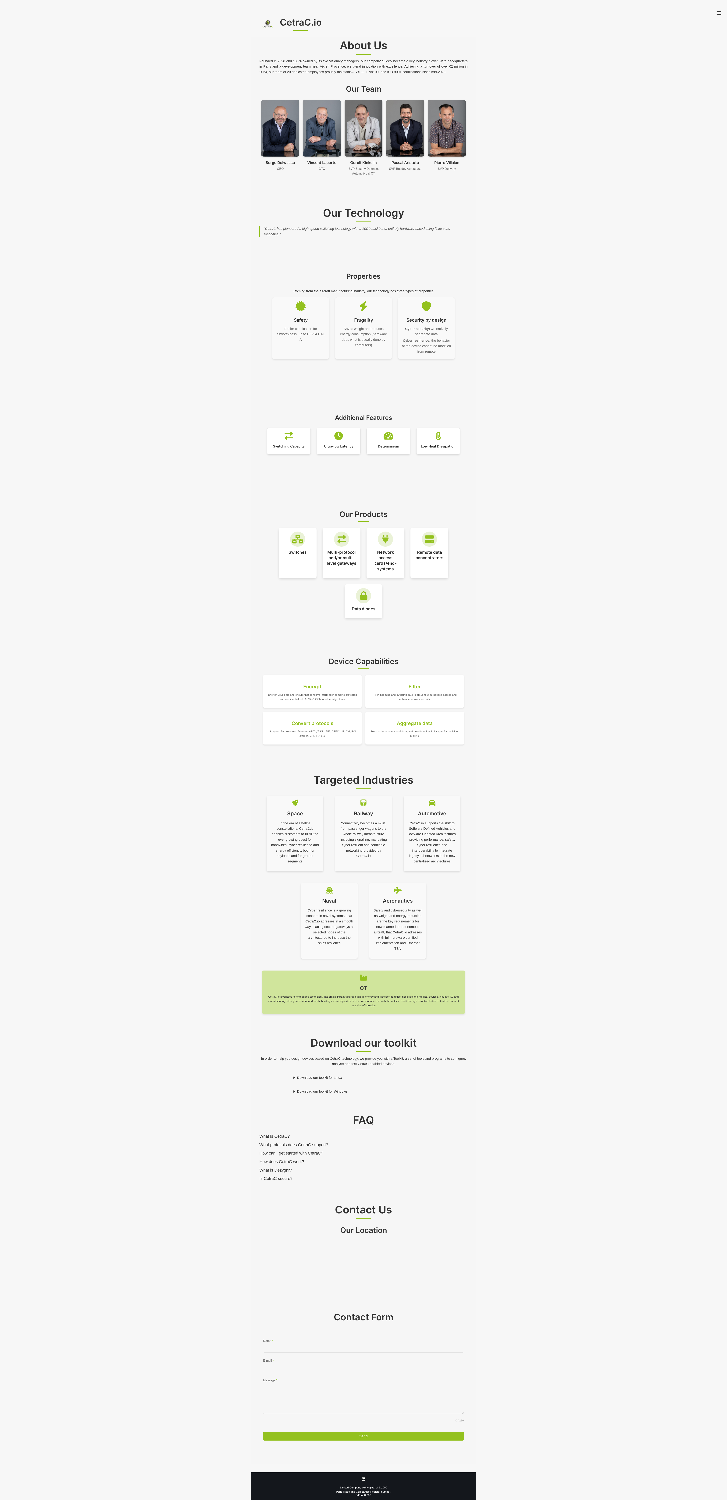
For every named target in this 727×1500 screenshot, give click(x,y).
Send (363, 1436)
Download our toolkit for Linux (319, 1078)
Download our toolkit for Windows (322, 1091)
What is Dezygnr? (275, 1170)
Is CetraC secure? (276, 1178)
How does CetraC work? (281, 1161)
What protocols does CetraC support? (293, 1144)
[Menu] (719, 13)
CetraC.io (301, 22)
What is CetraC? (274, 1136)
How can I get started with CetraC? (291, 1153)
